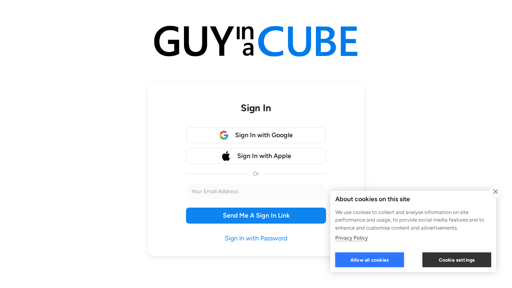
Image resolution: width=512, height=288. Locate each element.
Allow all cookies (369, 260)
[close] (495, 191)
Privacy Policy (351, 238)
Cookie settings (457, 260)
